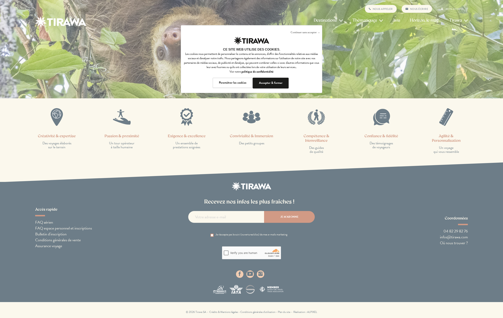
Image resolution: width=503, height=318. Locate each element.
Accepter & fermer (270, 82)
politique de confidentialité (257, 71)
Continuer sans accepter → (305, 32)
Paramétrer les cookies (232, 82)
